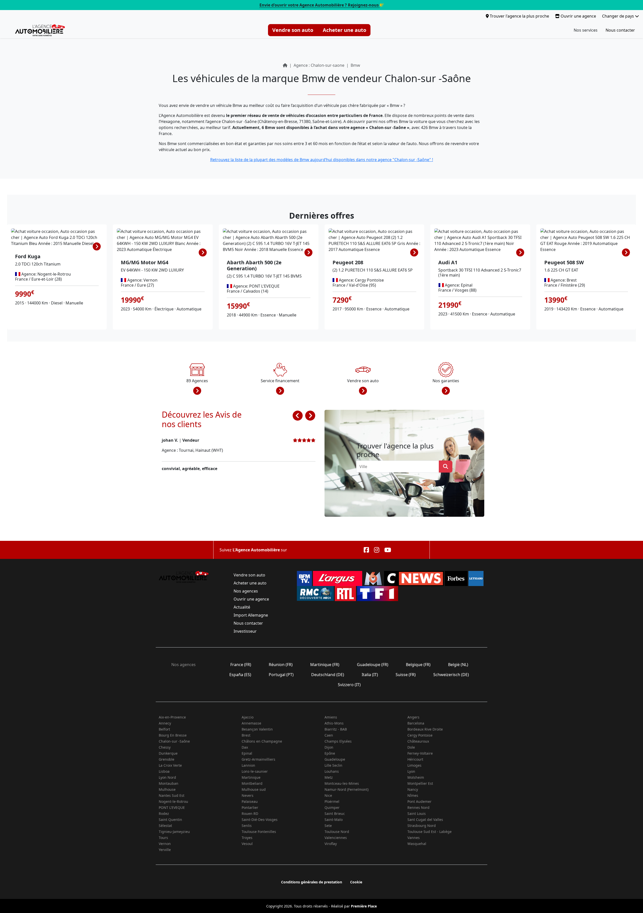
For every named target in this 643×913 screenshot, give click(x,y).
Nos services (586, 30)
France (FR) (240, 664)
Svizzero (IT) (349, 684)
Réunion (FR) (281, 664)
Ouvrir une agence (578, 16)
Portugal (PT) (281, 674)
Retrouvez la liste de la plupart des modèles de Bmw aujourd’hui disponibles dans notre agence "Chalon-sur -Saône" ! (321, 159)
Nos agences (246, 591)
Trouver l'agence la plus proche (519, 16)
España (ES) (240, 674)
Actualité (242, 607)
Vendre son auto (292, 30)
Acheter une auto (344, 30)
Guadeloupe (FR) (372, 664)
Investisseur (245, 631)
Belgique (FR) (418, 664)
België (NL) (458, 664)
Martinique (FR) (324, 664)
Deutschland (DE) (327, 674)
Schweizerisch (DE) (451, 674)
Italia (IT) (370, 674)
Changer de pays (618, 16)
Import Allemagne (251, 615)
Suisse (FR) (406, 674)
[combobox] (399, 467)
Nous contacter (620, 30)
